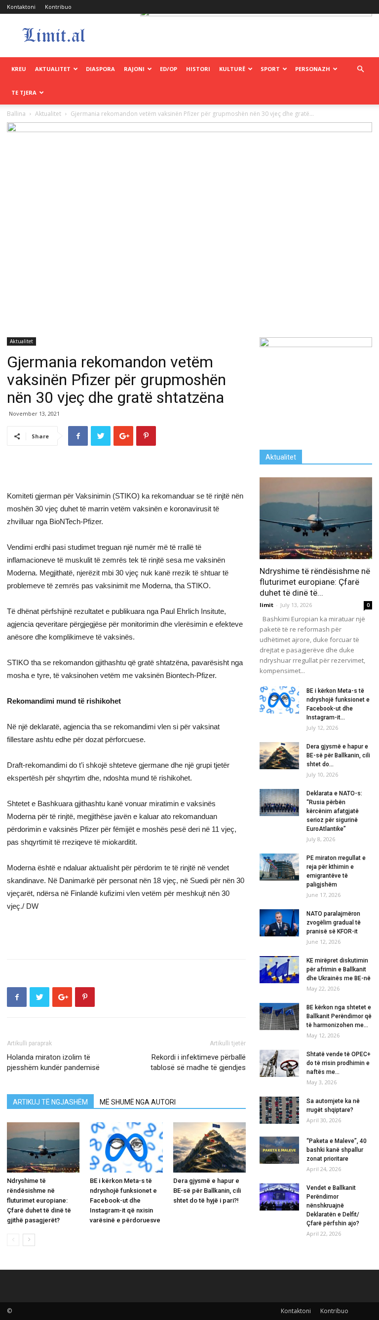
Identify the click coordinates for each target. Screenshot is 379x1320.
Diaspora (100, 68)
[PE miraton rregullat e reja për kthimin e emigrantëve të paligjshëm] (279, 867)
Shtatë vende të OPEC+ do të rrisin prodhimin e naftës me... (338, 1063)
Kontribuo (58, 6)
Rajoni (134, 68)
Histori (198, 68)
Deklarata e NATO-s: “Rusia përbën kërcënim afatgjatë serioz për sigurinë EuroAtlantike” (334, 811)
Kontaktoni (21, 6)
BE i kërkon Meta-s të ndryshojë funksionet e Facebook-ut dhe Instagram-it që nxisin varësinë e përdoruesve (125, 1200)
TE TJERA (24, 92)
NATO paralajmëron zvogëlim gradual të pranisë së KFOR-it (333, 922)
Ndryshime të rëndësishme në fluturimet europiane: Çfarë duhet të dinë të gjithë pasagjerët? (39, 1200)
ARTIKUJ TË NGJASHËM (50, 1102)
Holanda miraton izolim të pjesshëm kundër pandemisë (53, 1062)
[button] (360, 69)
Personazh (312, 68)
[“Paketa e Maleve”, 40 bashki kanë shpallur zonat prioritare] (279, 1150)
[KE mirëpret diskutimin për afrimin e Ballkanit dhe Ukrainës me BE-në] (279, 969)
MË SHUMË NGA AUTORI (138, 1102)
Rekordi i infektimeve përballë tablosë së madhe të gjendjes (198, 1062)
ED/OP (168, 68)
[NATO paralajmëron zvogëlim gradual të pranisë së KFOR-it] (279, 922)
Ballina (16, 113)
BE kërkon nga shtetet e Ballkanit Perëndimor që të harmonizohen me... (339, 1016)
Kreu (18, 68)
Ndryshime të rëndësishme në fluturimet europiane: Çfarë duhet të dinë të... (315, 582)
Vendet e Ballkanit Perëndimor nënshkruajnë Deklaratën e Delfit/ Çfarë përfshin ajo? (332, 1205)
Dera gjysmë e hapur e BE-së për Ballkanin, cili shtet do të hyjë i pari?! (207, 1190)
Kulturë (232, 68)
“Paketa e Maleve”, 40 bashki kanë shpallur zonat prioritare (336, 1150)
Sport (270, 68)
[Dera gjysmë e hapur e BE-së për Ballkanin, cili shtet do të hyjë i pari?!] (209, 1147)
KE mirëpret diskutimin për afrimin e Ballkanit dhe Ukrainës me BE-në (338, 969)
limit (266, 604)
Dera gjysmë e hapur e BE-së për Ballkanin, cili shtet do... (338, 755)
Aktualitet (53, 68)
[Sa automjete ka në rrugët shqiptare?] (279, 1110)
